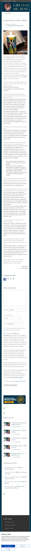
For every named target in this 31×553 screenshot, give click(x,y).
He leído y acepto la (16, 381)
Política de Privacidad (17, 377)
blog (7, 59)
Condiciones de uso (9, 522)
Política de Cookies (9, 528)
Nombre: (6, 309)
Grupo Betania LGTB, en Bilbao (15, 20)
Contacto (14, 1)
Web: (5, 323)
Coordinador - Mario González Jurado (15, 25)
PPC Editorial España (7, 1)
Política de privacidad (20, 381)
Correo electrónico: (8, 315)
